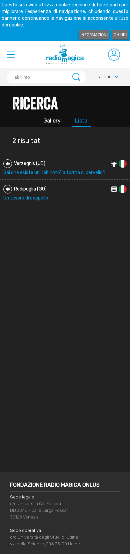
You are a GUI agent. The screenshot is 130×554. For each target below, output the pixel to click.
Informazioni (94, 34)
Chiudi (120, 34)
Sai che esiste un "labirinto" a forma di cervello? (54, 172)
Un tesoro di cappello (25, 198)
